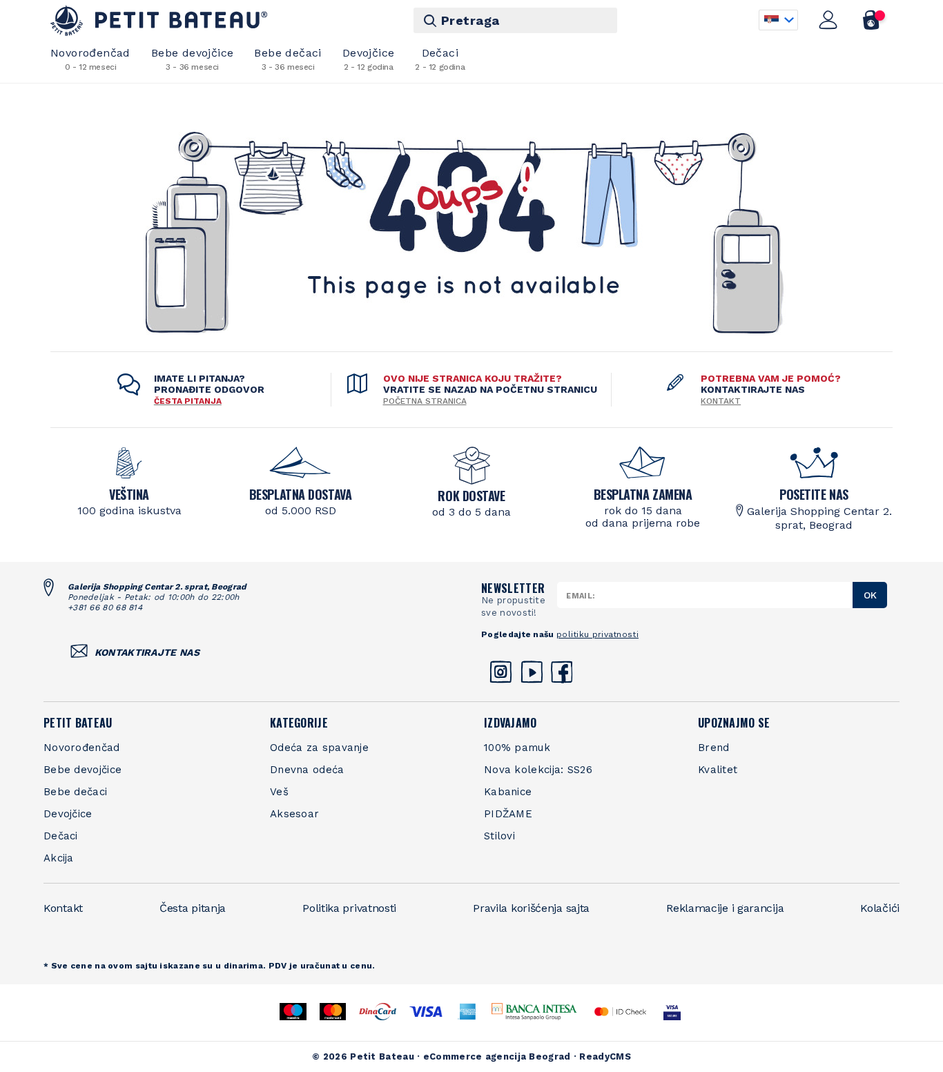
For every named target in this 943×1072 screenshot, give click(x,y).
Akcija (58, 858)
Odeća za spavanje (319, 747)
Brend (714, 747)
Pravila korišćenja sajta (531, 908)
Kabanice (508, 792)
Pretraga (470, 20)
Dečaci (440, 59)
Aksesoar (294, 814)
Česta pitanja (192, 908)
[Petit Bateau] (159, 20)
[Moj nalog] (828, 20)
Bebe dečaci (287, 59)
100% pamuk (517, 747)
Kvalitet (717, 769)
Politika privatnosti (349, 908)
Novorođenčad (90, 59)
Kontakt (721, 401)
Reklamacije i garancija (725, 908)
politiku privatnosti (597, 634)
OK (870, 595)
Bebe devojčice (192, 59)
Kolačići (880, 908)
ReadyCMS (604, 1056)
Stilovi (499, 836)
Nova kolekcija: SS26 (538, 769)
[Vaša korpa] (871, 20)
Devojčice (368, 59)
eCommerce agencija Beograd (497, 1056)
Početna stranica (425, 401)
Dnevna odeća (307, 769)
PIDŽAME (508, 814)
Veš (279, 792)
